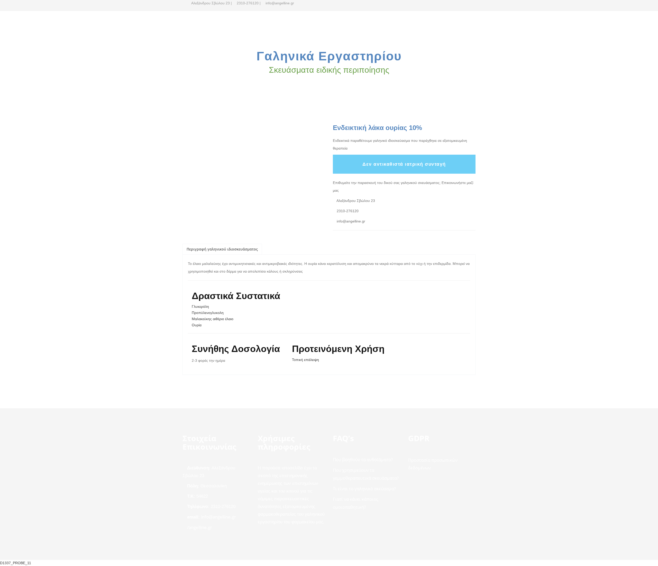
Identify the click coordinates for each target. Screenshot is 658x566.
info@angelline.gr (218, 517)
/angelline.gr (199, 527)
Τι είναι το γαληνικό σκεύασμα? (364, 488)
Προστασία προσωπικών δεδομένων (433, 464)
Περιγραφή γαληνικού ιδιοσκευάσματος (222, 249)
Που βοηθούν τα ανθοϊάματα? (363, 459)
